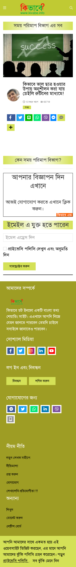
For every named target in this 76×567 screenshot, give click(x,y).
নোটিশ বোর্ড (13, 526)
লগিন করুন (42, 381)
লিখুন (9, 510)
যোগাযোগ (12, 483)
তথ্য (27, 107)
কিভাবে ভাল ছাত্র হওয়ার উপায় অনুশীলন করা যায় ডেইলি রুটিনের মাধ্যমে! (44, 88)
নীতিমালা (12, 466)
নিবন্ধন (17, 381)
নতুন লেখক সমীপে (18, 458)
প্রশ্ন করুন (12, 474)
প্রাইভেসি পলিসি (15, 560)
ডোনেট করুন (14, 518)
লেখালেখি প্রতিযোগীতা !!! (22, 491)
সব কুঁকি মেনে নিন (46, 560)
